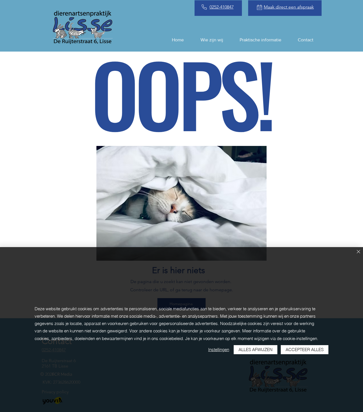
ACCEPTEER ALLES (305, 349)
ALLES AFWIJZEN (256, 349)
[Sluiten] (358, 252)
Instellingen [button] (218, 349)
